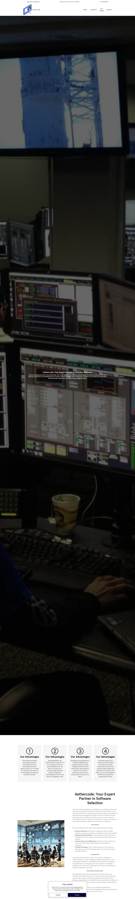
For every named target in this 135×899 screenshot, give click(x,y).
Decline (58, 895)
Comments (93, 10)
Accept (77, 895)
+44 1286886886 (104, 1)
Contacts (109, 10)
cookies (57, 887)
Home (85, 10)
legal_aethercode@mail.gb (33, 1)
